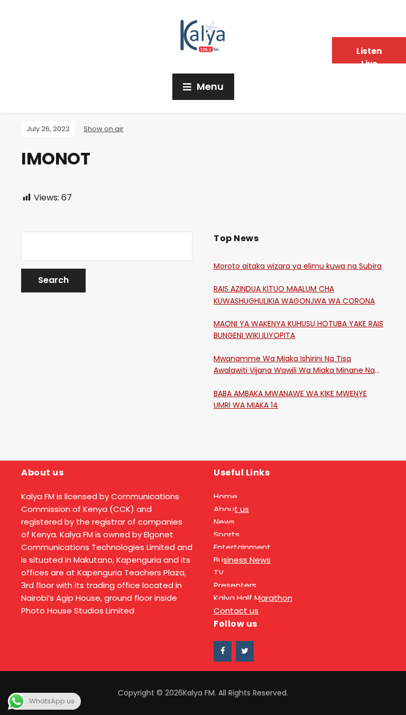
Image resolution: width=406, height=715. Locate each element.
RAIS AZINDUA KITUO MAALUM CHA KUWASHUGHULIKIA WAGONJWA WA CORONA (294, 294)
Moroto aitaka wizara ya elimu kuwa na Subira (298, 266)
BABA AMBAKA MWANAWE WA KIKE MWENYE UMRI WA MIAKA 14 (290, 399)
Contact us (236, 610)
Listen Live (369, 54)
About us (231, 509)
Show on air (104, 129)
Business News (242, 559)
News (224, 521)
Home (225, 496)
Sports (226, 534)
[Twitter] (245, 651)
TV (219, 572)
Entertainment (242, 547)
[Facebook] (223, 651)
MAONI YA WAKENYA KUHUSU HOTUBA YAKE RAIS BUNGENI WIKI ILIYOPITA (298, 329)
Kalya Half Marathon (253, 597)
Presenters (235, 585)
